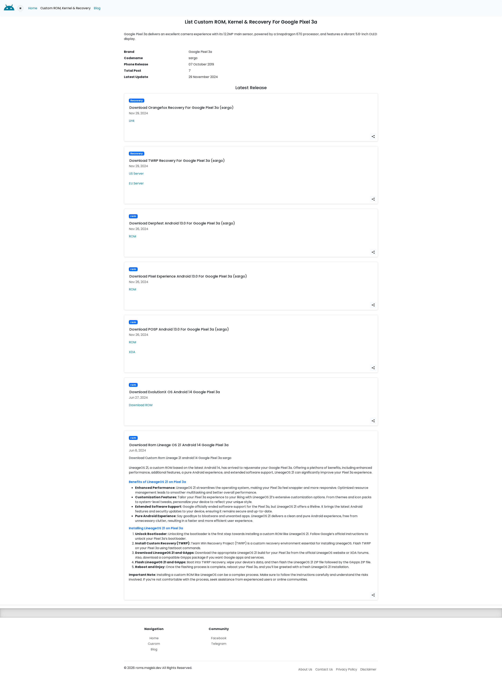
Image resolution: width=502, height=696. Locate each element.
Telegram (218, 644)
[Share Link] (373, 136)
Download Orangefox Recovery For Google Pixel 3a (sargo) (181, 107)
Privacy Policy (346, 669)
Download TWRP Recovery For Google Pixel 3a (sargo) (177, 160)
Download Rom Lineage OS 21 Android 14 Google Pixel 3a (178, 444)
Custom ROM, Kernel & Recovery (65, 8)
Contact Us (324, 669)
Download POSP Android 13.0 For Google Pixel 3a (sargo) (179, 329)
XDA (132, 352)
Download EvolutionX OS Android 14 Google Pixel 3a (174, 391)
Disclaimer (368, 669)
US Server (136, 173)
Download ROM (140, 405)
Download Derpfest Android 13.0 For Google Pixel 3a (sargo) (182, 223)
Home (32, 8)
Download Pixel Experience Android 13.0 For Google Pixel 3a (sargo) (188, 276)
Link (132, 120)
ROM (132, 236)
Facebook (218, 638)
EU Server (136, 183)
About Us (305, 669)
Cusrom (154, 644)
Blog (97, 8)
